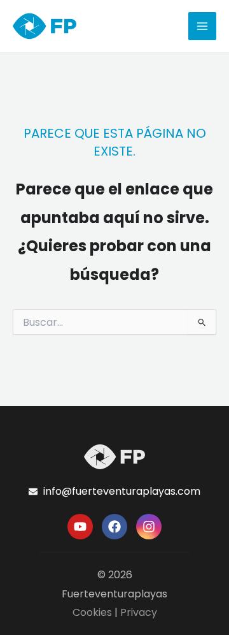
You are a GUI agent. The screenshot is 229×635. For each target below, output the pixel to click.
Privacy (138, 612)
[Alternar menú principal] (202, 26)
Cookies (92, 612)
